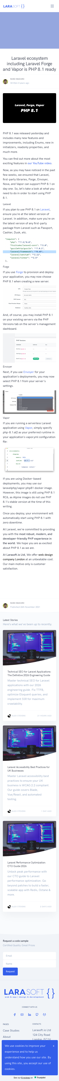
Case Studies (11, 1030)
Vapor (28, 427)
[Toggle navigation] (52, 6)
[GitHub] (37, 1014)
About (7, 1036)
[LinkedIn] (29, 1014)
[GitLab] (44, 1014)
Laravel (45, 209)
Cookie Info (23, 1069)
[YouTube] (22, 1014)
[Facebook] (14, 1014)
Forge (19, 272)
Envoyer (28, 372)
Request (10, 971)
